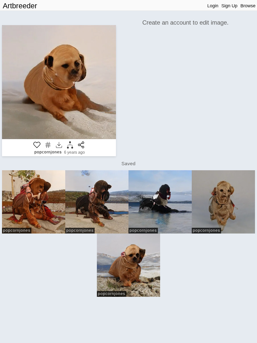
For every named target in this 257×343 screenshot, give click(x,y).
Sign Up (229, 5)
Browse (247, 5)
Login (212, 5)
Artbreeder (20, 6)
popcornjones (48, 152)
